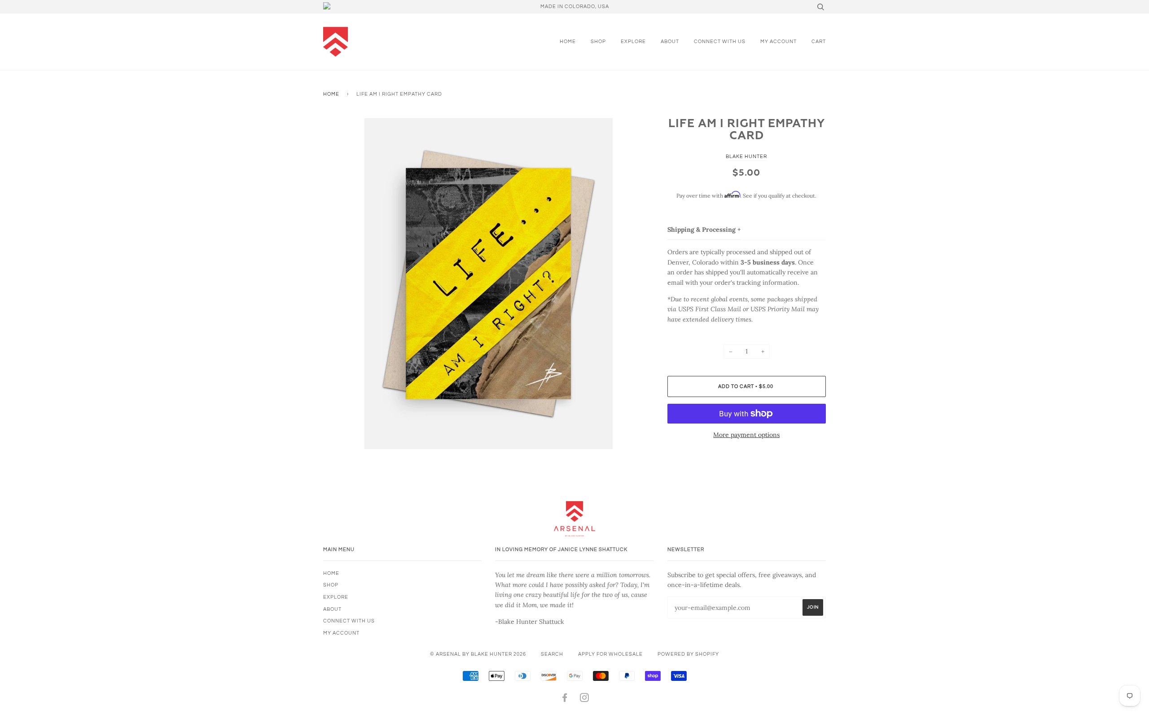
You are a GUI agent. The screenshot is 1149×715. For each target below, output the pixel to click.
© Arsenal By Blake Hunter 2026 (478, 654)
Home (568, 41)
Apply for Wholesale (610, 654)
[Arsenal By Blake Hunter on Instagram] (584, 699)
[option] (488, 283)
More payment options (746, 435)
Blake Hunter (746, 156)
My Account (778, 41)
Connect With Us (720, 41)
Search (552, 654)
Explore (633, 41)
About (670, 41)
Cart (818, 41)
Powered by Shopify (688, 654)
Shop (598, 41)
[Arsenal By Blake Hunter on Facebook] (565, 699)
